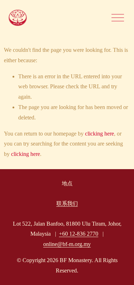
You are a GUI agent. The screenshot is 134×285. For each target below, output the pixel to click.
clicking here (99, 134)
